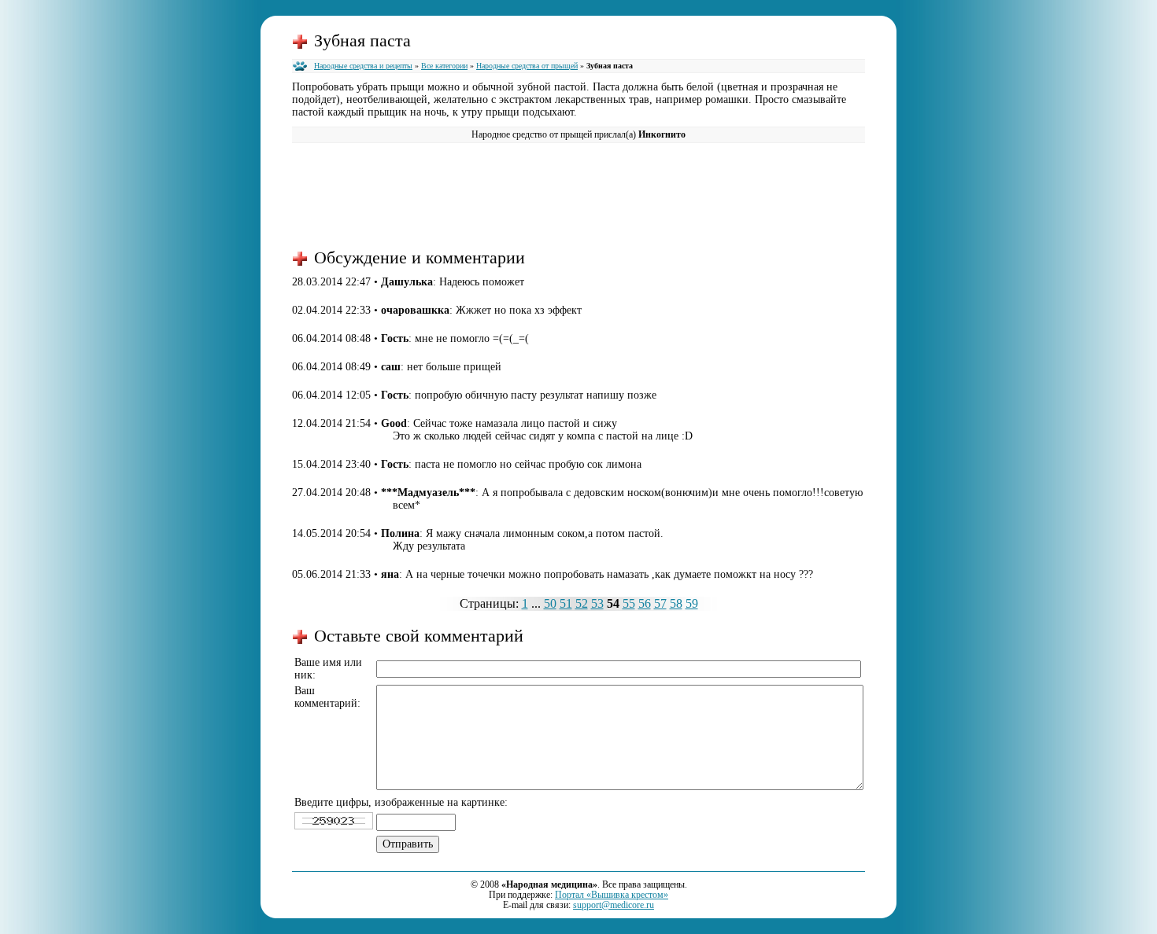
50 (550, 603)
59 (692, 603)
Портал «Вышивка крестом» (611, 895)
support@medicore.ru (613, 905)
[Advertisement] (578, 194)
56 (644, 603)
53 (597, 603)
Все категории (444, 66)
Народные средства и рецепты (363, 66)
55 (629, 603)
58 (676, 603)
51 (566, 603)
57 (660, 603)
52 (581, 603)
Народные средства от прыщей (527, 66)
